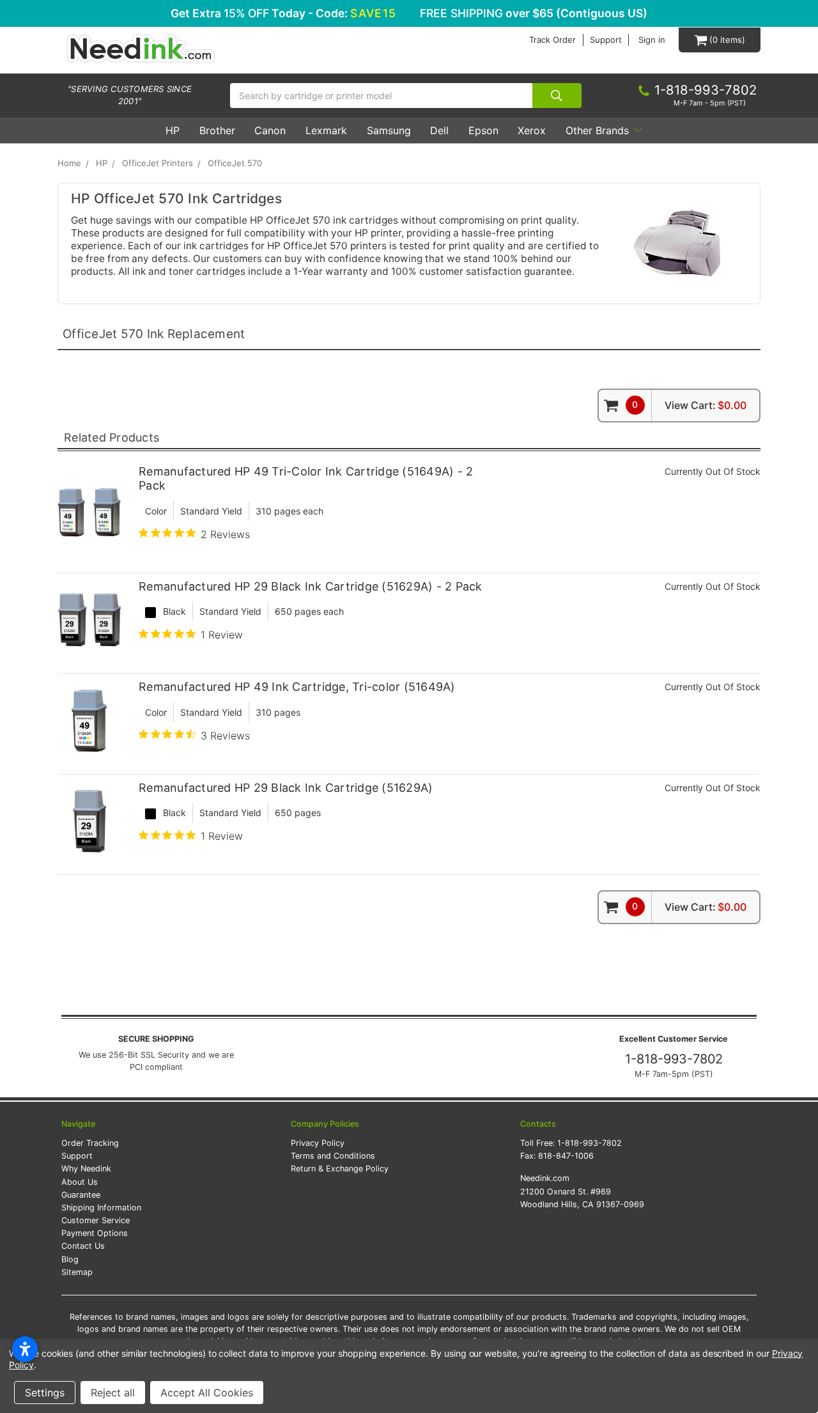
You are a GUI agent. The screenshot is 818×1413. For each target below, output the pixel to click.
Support (606, 40)
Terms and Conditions (333, 1156)
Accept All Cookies (206, 1392)
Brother (217, 130)
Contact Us (83, 1246)
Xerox (532, 130)
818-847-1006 (566, 1156)
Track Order (552, 40)
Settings (45, 1392)
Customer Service (95, 1220)
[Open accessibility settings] (25, 1349)
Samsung (389, 130)
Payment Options (94, 1233)
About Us (79, 1182)
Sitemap (77, 1272)
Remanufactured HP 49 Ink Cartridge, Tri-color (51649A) (297, 686)
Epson (483, 130)
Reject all (113, 1392)
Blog (70, 1259)
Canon (270, 130)
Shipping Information (101, 1207)
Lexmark (326, 130)
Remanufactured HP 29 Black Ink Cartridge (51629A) (286, 787)
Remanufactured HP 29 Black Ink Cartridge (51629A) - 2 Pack (310, 586)
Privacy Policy (317, 1143)
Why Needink (86, 1168)
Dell (439, 130)
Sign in (651, 40)
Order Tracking (90, 1143)
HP (173, 130)
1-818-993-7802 (674, 1059)
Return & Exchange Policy (340, 1168)
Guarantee (80, 1195)
